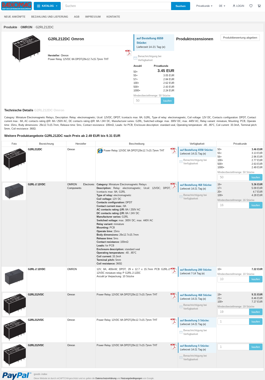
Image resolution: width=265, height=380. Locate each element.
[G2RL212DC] (100, 150)
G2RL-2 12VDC (36, 184)
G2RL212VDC (36, 294)
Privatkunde (203, 5)
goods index (40, 374)
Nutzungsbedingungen (131, 378)
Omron (64, 55)
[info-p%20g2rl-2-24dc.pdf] (174, 271)
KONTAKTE (113, 16)
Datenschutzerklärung (105, 378)
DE (221, 5)
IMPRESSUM (93, 16)
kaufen (167, 100)
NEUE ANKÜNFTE (14, 16)
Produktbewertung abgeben (240, 37)
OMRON (72, 269)
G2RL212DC (35, 149)
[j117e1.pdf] (128, 53)
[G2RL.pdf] (174, 186)
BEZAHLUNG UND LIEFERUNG (49, 16)
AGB (76, 16)
